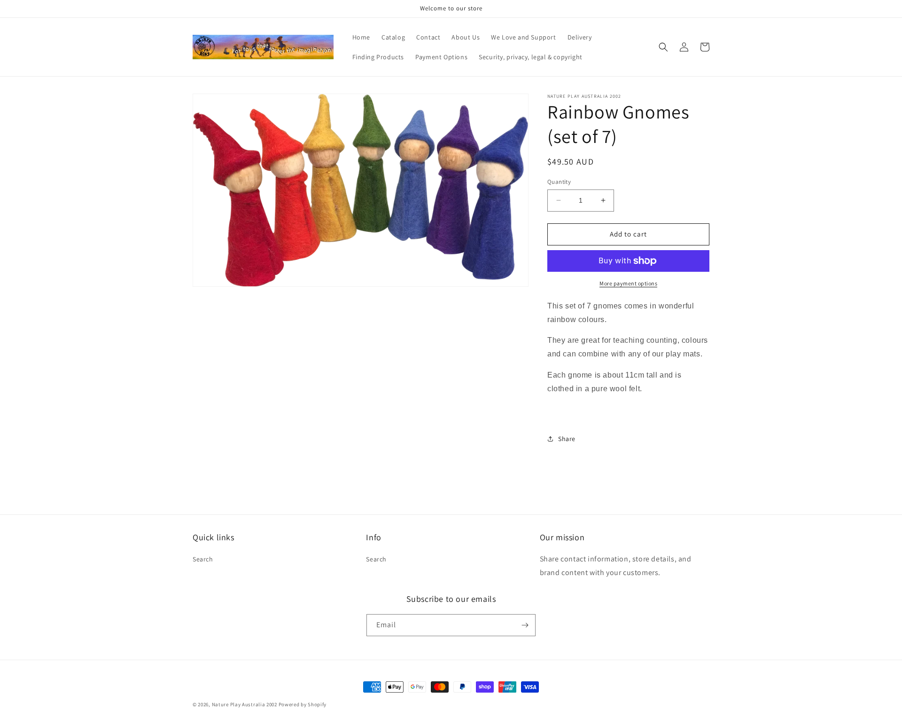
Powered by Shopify (303, 704)
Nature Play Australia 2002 (244, 704)
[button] (663, 47)
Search (203, 559)
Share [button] (566, 438)
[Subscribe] (524, 625)
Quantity (559, 182)
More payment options (628, 283)
